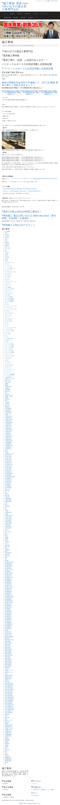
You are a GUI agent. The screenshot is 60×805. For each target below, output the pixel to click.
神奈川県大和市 (9, 688)
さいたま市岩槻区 (9, 299)
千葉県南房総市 (9, 422)
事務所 (6, 385)
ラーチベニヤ (8, 366)
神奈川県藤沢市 (9, 706)
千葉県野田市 (8, 444)
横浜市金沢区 (42, 178)
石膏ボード (7, 680)
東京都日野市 (8, 593)
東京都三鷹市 (8, 563)
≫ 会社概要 (5, 783)
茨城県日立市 (8, 733)
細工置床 (7, 717)
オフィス (7, 278)
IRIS (6, 239)
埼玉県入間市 (8, 458)
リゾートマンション (10, 369)
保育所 (6, 397)
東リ (6, 559)
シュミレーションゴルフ (11, 309)
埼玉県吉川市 (8, 462)
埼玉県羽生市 (8, 481)
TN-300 (7, 258)
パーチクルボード (9, 329)
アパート (7, 264)
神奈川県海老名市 (9, 698)
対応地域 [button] (23, 17)
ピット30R (7, 334)
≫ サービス (34, 783)
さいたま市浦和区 (9, 301)
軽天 (6, 748)
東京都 (6, 560)
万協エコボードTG (9, 379)
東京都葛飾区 (8, 622)
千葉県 (6, 414)
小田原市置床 (8, 512)
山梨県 (6, 514)
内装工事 (7, 405)
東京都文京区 (8, 590)
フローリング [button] (43, 13)
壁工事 (6, 493)
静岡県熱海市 (8, 759)
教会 (6, 548)
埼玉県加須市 (8, 461)
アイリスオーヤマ (9, 262)
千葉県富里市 (8, 424)
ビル (12, 178)
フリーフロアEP (22, 178)
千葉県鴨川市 (8, 448)
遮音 (6, 751)
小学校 (6, 511)
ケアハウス (7, 290)
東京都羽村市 (8, 619)
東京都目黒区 (8, 613)
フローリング (8, 354)
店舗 (6, 540)
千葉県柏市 (7, 433)
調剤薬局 (7, 743)
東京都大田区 (8, 584)
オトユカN (7, 276)
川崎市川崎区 (8, 523)
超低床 (6, 746)
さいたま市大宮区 (9, 298)
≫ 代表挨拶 (5, 797)
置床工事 (7, 722)
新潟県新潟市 (8, 552)
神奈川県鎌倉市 (9, 712)
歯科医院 (7, 667)
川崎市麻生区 (8, 528)
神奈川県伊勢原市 (9, 684)
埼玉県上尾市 (8, 456)
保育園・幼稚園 (9, 396)
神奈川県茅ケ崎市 (9, 705)
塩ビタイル (7, 489)
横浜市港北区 (8, 649)
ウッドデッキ (8, 270)
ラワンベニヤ (8, 368)
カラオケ (7, 279)
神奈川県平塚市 (9, 692)
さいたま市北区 (9, 296)
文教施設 (7, 549)
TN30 (6, 259)
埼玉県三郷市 (8, 455)
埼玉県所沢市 (8, 470)
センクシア (7, 317)
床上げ (6, 534)
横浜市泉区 (7, 647)
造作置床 (7, 750)
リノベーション (9, 371)
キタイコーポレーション (11, 281)
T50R (6, 254)
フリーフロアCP (9, 343)
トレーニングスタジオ (10, 327)
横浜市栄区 (7, 646)
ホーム (6, 13)
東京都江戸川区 (9, 602)
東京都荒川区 (8, 621)
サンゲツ (7, 304)
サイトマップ (39, 1)
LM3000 (7, 244)
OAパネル (7, 247)
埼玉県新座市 (8, 472)
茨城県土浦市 (8, 731)
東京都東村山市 (9, 597)
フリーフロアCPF (9, 344)
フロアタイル (8, 357)
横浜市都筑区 (8, 660)
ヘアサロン (7, 358)
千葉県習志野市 (9, 441)
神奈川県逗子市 (9, 711)
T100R (6, 253)
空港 (6, 715)
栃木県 (6, 630)
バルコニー (7, 332)
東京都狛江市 (8, 610)
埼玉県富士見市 (9, 464)
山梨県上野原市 (9, 515)
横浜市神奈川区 (9, 655)
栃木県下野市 (8, 632)
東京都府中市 (8, 588)
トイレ (6, 326)
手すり (6, 543)
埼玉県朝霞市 (8, 475)
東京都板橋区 (8, 599)
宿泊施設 (7, 506)
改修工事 (7, 545)
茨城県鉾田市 (8, 736)
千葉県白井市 (8, 438)
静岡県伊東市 (8, 757)
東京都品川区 (8, 576)
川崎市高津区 (8, 526)
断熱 (37, 178)
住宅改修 (7, 394)
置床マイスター (9, 720)
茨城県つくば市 (9, 728)
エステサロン (8, 275)
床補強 (6, 538)
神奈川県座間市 (9, 694)
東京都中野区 (8, 568)
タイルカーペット (9, 318)
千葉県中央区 (8, 416)
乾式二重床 (7, 382)
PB (5, 250)
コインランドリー (9, 292)
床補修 (6, 537)
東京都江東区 (8, 604)
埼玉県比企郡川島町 (10, 476)
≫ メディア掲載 (50, 789)
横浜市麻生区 (8, 666)
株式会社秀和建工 (9, 636)
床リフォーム (8, 532)
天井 (6, 503)
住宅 (6, 393)
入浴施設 (7, 402)
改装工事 (7, 546)
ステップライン (9, 312)
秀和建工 (32, 181)
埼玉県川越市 (8, 467)
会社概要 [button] (15, 17)
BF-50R (7, 234)
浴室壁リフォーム (9, 670)
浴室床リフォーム (9, 672)
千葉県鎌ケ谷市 (9, 445)
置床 (52, 178)
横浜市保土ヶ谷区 (9, 639)
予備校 (34, 178)
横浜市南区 (7, 641)
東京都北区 (7, 571)
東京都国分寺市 (9, 577)
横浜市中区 (7, 638)
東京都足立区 (8, 629)
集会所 (6, 754)
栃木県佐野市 (8, 633)
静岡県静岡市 (8, 760)
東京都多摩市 (8, 582)
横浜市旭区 (7, 644)
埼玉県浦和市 (8, 478)
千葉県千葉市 (8, 421)
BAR (6, 233)
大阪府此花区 (8, 501)
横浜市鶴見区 (8, 664)
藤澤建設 (7, 739)
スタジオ (7, 310)
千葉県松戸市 (8, 431)
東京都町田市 (8, 611)
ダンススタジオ (9, 321)
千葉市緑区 (7, 410)
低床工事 (7, 391)
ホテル (6, 360)
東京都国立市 (8, 579)
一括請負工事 (8, 377)
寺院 (6, 509)
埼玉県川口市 (8, 466)
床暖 (6, 535)
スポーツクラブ (9, 313)
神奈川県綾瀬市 (9, 703)
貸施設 (6, 745)
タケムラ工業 (8, 320)
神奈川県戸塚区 (9, 695)
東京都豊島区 (8, 627)
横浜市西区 (7, 658)
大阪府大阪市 (8, 500)
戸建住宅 (7, 542)
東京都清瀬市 (8, 605)
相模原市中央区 (9, 675)
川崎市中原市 (8, 518)
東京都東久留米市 (9, 596)
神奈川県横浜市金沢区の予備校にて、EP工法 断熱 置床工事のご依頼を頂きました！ (30, 84)
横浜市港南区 (8, 650)
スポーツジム (8, 315)
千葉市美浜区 (8, 411)
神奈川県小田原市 (9, 689)
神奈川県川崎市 (9, 691)
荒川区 (6, 737)
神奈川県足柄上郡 (9, 708)
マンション (7, 363)
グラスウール (8, 284)
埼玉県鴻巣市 (8, 487)
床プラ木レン (8, 531)
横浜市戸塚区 (8, 642)
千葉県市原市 (8, 425)
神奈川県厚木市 (9, 686)
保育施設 (7, 399)
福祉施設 (7, 714)
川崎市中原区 (8, 517)
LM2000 (7, 242)
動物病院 (7, 407)
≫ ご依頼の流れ (35, 789)
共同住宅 (7, 403)
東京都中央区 (8, 566)
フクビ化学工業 (13, 181)
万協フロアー (8, 380)
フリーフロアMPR (9, 352)
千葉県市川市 (8, 427)
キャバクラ (7, 282)
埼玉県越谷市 (8, 486)
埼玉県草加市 (8, 483)
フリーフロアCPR (9, 346)
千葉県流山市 (8, 434)
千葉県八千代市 (9, 419)
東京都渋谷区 (8, 607)
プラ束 (6, 341)
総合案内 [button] (12, 13)
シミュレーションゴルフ (11, 306)
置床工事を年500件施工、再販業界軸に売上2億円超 (16, 193)
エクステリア (8, 273)
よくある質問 (47, 1)
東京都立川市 (8, 616)
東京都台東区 (8, 574)
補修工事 (7, 740)
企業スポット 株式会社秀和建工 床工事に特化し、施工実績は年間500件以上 (22, 191)
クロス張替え (8, 287)
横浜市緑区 (7, 656)
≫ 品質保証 (42, 789)
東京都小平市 (8, 585)
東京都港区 (7, 608)
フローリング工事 (9, 355)
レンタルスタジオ (9, 375)
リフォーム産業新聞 (10, 374)
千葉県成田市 (8, 428)
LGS (6, 240)
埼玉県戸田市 (8, 469)
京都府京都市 (8, 386)
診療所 (6, 742)
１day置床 (7, 231)
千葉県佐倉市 (8, 417)
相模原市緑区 (8, 678)
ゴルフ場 (7, 295)
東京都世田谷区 (9, 565)
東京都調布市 (8, 625)
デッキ (6, 323)
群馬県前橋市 (8, 726)
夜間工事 (7, 495)
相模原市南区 (8, 677)
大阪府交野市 (8, 498)
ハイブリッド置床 (9, 330)
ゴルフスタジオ (9, 293)
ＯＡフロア (7, 248)
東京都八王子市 (9, 570)
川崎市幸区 (7, 525)
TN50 (6, 261)
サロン (6, 303)
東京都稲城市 (8, 615)
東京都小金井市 (9, 587)
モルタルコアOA (9, 365)
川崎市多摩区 (8, 520)
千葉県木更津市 (9, 430)
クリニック (7, 285)
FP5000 (7, 237)
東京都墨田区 (8, 580)
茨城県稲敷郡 (8, 734)
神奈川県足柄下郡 (9, 709)
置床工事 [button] (19, 13)
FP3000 (7, 236)
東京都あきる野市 (9, 562)
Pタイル (7, 251)
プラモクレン (8, 340)
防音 (6, 753)
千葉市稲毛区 (8, 408)
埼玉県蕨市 (7, 484)
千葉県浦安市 (8, 436)
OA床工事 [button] (27, 13)
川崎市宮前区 (8, 521)
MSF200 (7, 245)
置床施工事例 (7, 17)
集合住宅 (7, 756)
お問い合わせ (54, 1)
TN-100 (7, 256)
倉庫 (6, 400)
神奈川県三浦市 (9, 683)
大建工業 (7, 497)
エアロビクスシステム (10, 271)
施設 (6, 557)
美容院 (6, 723)
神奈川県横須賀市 (9, 697)
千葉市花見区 (8, 413)
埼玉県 (6, 452)
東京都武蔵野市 (9, 601)
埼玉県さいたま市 (9, 453)
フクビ (15, 178)
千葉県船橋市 (8, 442)
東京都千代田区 (9, 573)
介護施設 (7, 388)
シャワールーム (9, 307)
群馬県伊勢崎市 (9, 725)
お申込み (30, 17)
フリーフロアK (8, 349)
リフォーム (29, 178)
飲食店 (6, 762)
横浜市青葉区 (8, 663)
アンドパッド (8, 265)
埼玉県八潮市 (8, 459)
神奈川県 (48, 178)
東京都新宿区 (8, 591)
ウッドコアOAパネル (10, 268)
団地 (6, 450)
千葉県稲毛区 (8, 439)
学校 (6, 504)
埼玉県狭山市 (8, 480)
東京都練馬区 (8, 618)
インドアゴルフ (9, 267)
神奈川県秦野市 (9, 701)
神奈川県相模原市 (9, 700)
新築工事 (7, 554)
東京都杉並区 (8, 594)
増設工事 (7, 490)
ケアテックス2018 (9, 289)
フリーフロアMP (9, 351)
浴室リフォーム (9, 669)
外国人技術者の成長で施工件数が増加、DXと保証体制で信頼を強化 (19, 188)
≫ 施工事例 (5, 789)
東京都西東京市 (9, 624)
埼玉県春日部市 (9, 473)
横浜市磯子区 (8, 653)
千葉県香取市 (8, 447)
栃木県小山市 (8, 635)
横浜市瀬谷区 (8, 652)
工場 (6, 529)
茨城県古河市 (8, 729)
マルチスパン (8, 362)
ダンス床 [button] (35, 13)
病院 (6, 674)
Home (4, 45)
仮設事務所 (7, 389)
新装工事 (7, 556)
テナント (7, 324)
